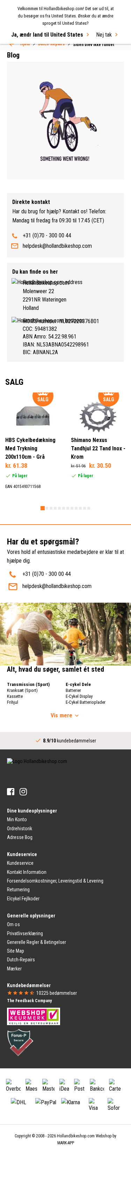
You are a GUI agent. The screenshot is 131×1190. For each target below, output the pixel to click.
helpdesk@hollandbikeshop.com (57, 246)
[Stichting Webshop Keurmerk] (33, 1016)
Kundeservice (20, 863)
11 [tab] (84, 508)
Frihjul (12, 702)
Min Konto (17, 819)
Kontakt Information (26, 872)
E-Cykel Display (79, 696)
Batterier (73, 690)
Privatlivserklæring (25, 933)
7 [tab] (68, 508)
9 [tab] (76, 508)
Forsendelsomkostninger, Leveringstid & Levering (55, 881)
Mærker (14, 968)
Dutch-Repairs (21, 959)
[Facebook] (10, 792)
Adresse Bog (19, 837)
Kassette (15, 696)
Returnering (18, 889)
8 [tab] (72, 508)
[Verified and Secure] (20, 1042)
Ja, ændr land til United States (47, 34)
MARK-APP (65, 1143)
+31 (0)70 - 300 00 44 (47, 235)
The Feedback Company (29, 1000)
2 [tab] (47, 508)
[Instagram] (23, 792)
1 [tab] (43, 508)
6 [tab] (63, 508)
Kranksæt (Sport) (22, 690)
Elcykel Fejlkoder (23, 898)
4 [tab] (55, 508)
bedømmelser (56, 993)
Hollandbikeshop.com (76, 1136)
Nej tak (104, 34)
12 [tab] (89, 508)
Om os (13, 924)
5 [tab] (59, 508)
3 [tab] (51, 508)
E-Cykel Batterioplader (85, 702)
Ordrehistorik (19, 828)
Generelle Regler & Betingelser (36, 942)
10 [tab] (80, 508)
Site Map (15, 951)
